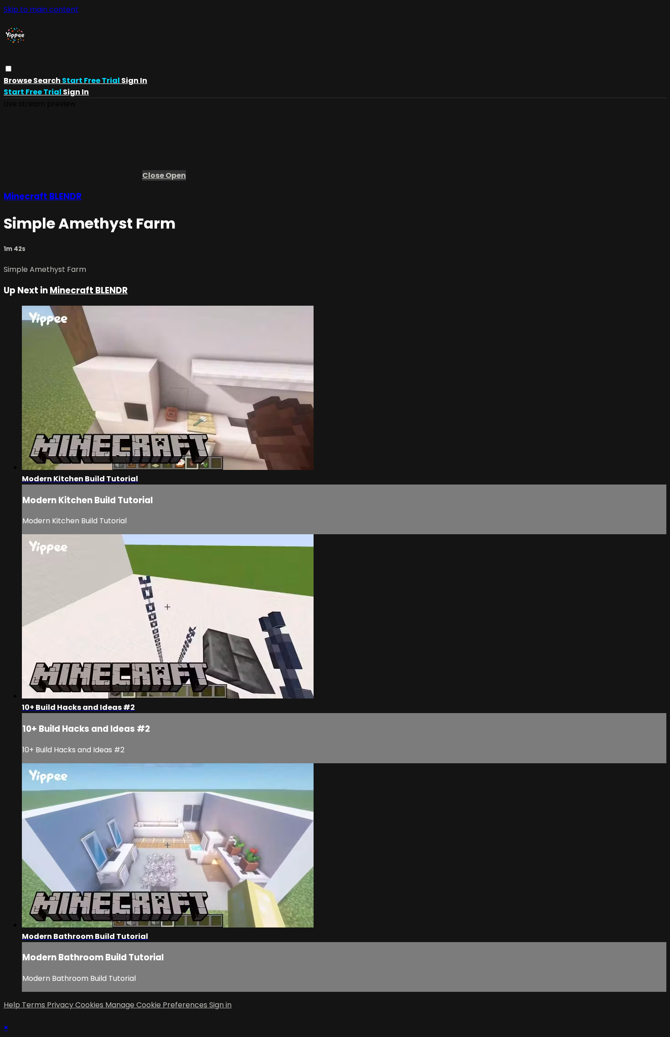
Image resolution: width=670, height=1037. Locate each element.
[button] (8, 69)
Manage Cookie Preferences (157, 1005)
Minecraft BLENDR (43, 196)
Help (13, 1005)
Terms (34, 1005)
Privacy (61, 1005)
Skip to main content (41, 9)
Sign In (76, 92)
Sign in (134, 80)
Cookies (90, 1005)
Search (47, 80)
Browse (18, 80)
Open (175, 175)
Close (153, 175)
